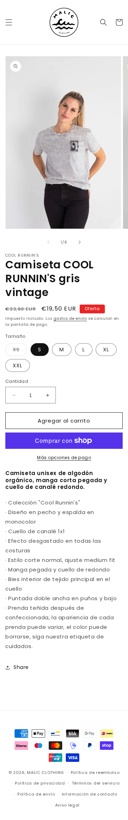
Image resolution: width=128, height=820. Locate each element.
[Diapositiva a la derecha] (79, 242)
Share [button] (21, 667)
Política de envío (36, 794)
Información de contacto (89, 794)
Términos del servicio (96, 783)
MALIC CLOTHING (45, 772)
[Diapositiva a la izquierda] (48, 242)
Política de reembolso (95, 772)
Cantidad (16, 381)
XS (20, 351)
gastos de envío (70, 318)
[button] (9, 22)
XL (106, 349)
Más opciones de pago (64, 457)
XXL (17, 365)
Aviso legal (67, 805)
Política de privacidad (40, 783)
